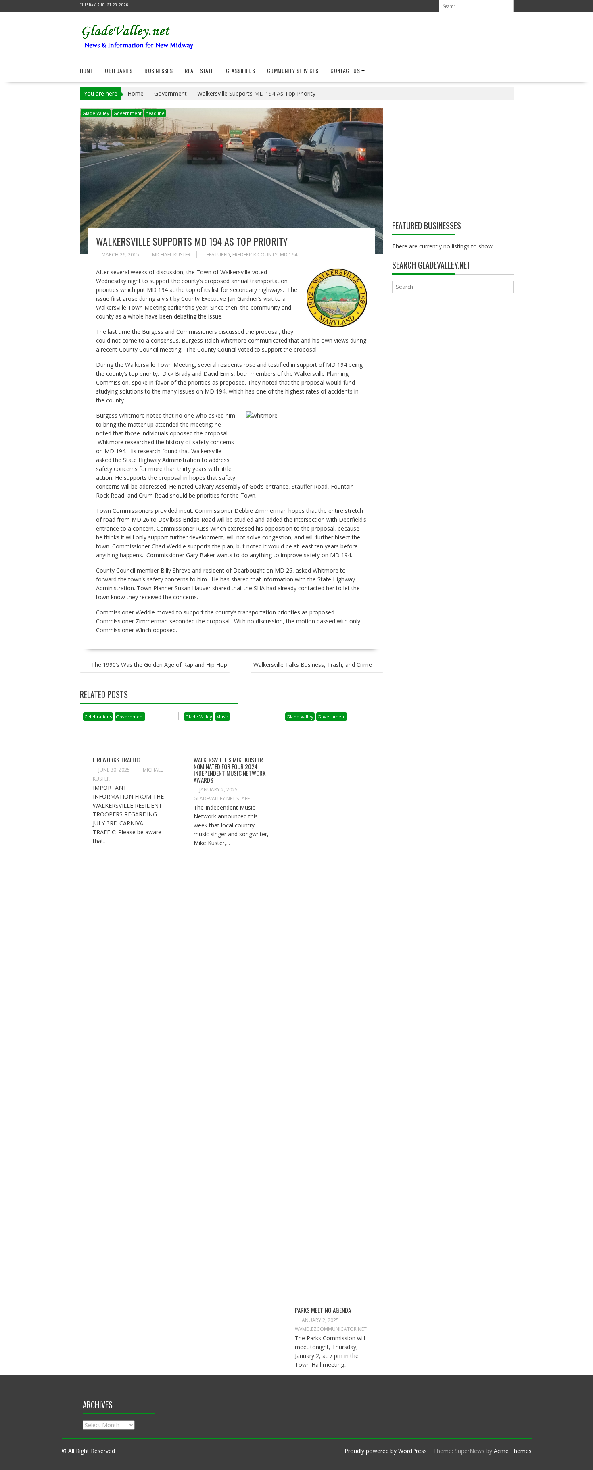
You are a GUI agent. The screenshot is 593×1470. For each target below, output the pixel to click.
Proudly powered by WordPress (386, 1451)
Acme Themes (513, 1451)
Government (127, 113)
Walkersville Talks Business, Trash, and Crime (312, 664)
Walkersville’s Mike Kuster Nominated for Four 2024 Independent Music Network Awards (229, 769)
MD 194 (288, 254)
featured (218, 254)
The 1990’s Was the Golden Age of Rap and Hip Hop (159, 664)
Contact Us (345, 70)
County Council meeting (150, 349)
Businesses (158, 70)
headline (155, 113)
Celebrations (98, 717)
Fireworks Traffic (116, 759)
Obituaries (118, 70)
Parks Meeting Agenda (323, 1310)
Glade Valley (95, 113)
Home (86, 70)
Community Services (292, 70)
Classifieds (240, 70)
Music (222, 717)
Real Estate (199, 70)
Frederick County (255, 254)
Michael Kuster (171, 254)
